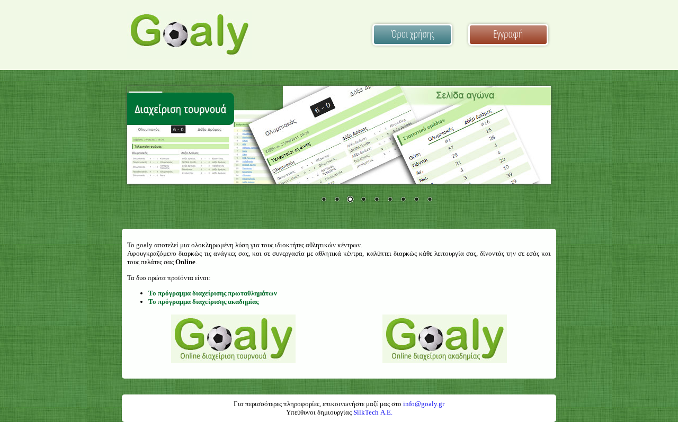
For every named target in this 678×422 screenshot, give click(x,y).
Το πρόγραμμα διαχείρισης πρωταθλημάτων (212, 293)
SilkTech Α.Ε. (372, 412)
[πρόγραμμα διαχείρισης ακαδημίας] (444, 360)
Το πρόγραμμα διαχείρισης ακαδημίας (203, 302)
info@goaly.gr (423, 404)
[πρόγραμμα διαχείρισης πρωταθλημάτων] (233, 360)
